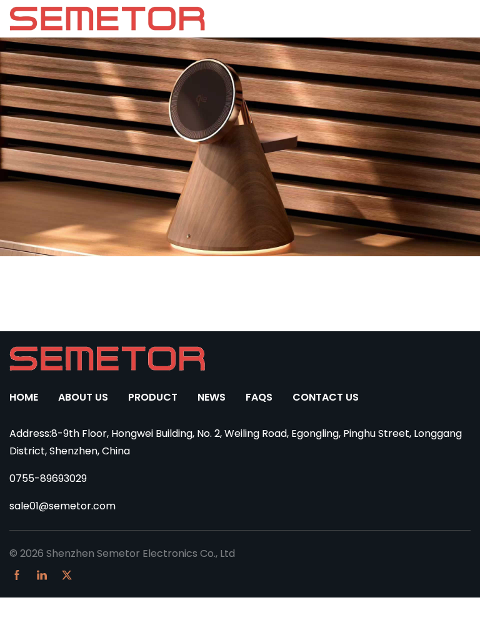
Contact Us (325, 397)
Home (23, 397)
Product (153, 397)
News (212, 397)
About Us (83, 397)
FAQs (259, 397)
